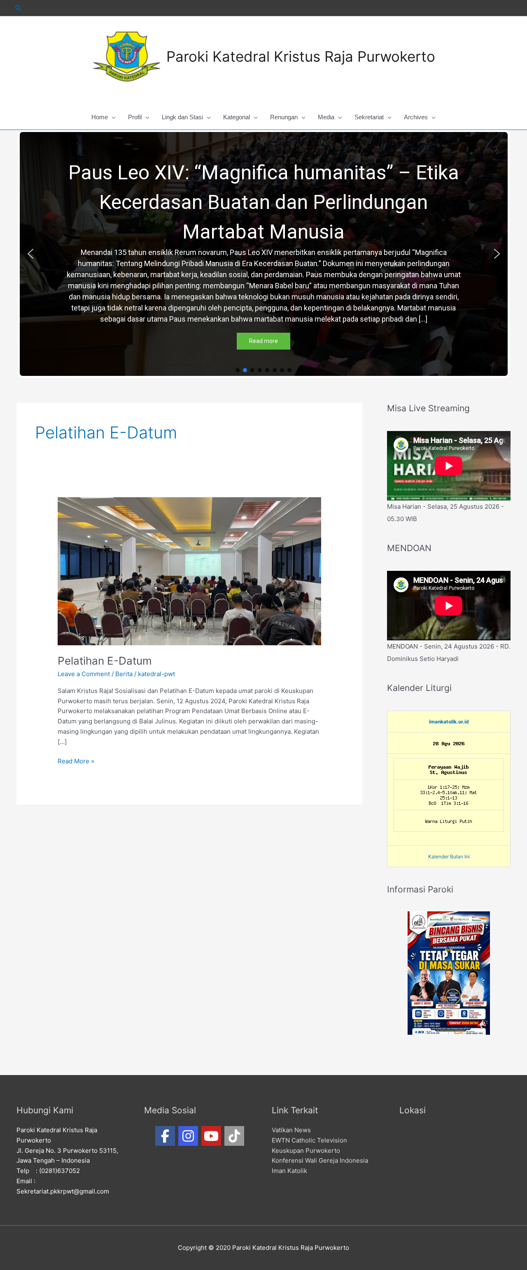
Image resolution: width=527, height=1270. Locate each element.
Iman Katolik (289, 1171)
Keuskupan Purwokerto (306, 1150)
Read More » (76, 760)
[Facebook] (165, 1136)
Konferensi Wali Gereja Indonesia (320, 1160)
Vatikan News (291, 1130)
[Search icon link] (18, 8)
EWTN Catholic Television (309, 1140)
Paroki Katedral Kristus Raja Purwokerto (300, 56)
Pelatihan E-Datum (105, 660)
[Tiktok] (234, 1136)
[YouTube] (211, 1136)
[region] (264, 254)
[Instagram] (188, 1136)
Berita (124, 674)
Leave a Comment (84, 674)
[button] (30, 253)
